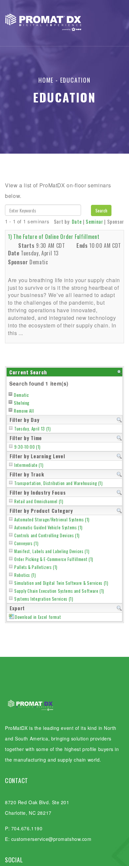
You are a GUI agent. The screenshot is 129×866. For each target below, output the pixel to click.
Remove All (24, 410)
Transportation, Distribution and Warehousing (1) (58, 483)
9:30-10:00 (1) (27, 447)
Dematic (21, 395)
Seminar (94, 221)
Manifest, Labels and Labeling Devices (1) (51, 551)
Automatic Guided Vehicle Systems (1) (48, 527)
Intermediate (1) (28, 465)
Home (46, 80)
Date (77, 221)
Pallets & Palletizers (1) (36, 567)
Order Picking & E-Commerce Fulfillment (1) (53, 559)
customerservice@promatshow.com (51, 839)
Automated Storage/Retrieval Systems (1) (52, 519)
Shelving (21, 402)
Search (101, 210)
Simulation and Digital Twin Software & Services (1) (61, 583)
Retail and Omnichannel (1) (39, 501)
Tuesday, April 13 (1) (32, 429)
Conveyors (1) (26, 543)
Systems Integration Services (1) (43, 599)
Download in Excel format (38, 617)
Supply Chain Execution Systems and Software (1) (59, 591)
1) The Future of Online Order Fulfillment (53, 237)
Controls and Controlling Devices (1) (47, 535)
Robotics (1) (25, 575)
